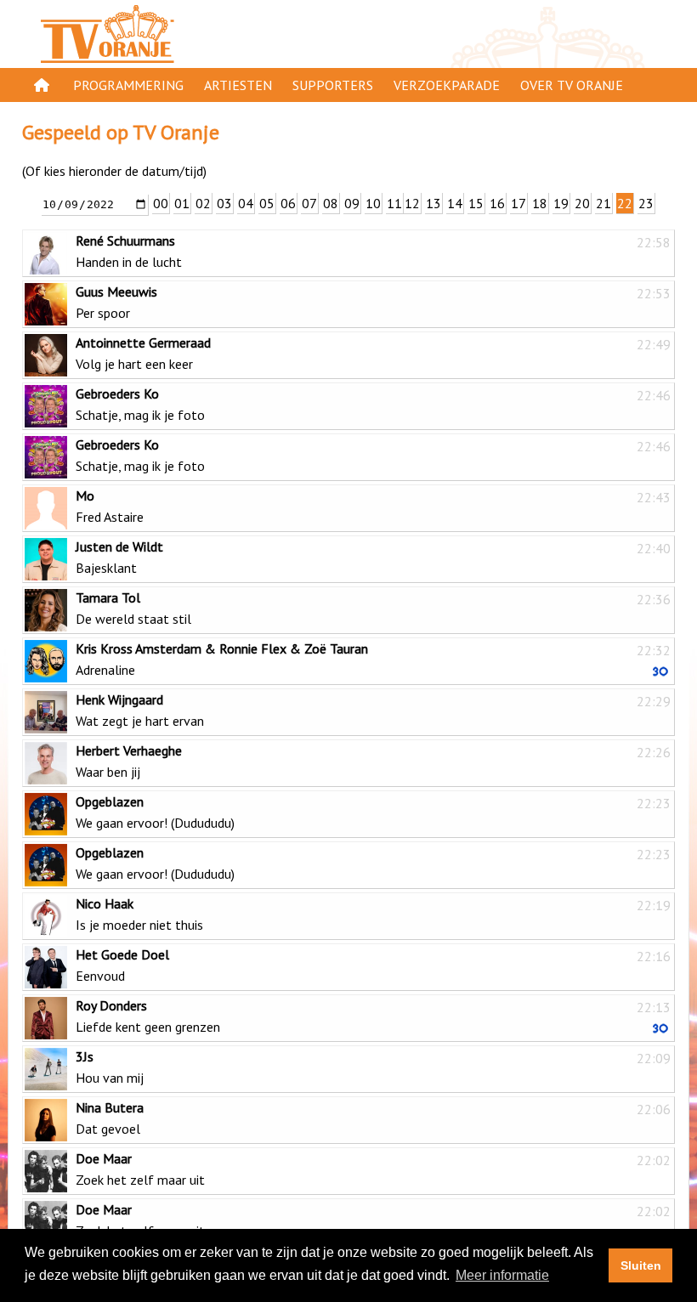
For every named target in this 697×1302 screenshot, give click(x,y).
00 (160, 203)
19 (561, 203)
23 (646, 203)
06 (288, 203)
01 (182, 203)
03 (224, 203)
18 (539, 203)
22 (624, 203)
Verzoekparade (447, 84)
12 (412, 203)
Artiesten (238, 84)
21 (603, 203)
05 (267, 203)
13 (433, 203)
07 (309, 203)
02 (203, 203)
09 (352, 203)
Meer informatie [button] (502, 1275)
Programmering (128, 84)
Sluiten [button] (640, 1265)
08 (330, 203)
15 (476, 203)
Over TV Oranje (571, 84)
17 (518, 203)
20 (582, 203)
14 (454, 203)
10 (373, 203)
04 (245, 203)
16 (497, 203)
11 (394, 203)
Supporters (332, 84)
